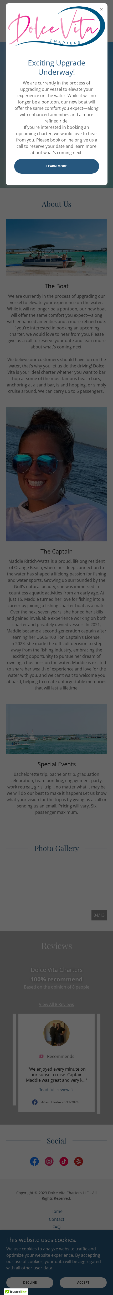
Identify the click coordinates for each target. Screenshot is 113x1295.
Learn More (56, 166)
